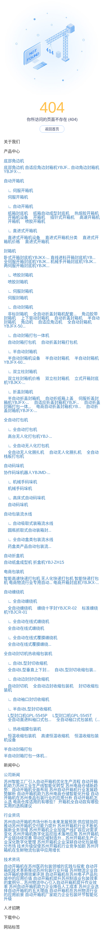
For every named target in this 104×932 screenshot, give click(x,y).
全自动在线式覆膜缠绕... (27, 644)
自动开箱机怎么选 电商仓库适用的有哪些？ (51, 800)
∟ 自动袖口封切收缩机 (26, 699)
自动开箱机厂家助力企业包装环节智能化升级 (51, 897)
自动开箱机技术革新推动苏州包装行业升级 (51, 868)
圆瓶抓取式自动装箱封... (27, 530)
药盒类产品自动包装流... (27, 546)
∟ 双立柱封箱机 (20, 372)
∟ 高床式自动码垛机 (24, 498)
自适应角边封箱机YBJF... (47, 167)
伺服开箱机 (16, 197)
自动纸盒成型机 (18, 562)
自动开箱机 (14, 181)
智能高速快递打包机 (22, 578)
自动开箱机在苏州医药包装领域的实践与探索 (44, 866)
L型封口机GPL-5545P (25, 715)
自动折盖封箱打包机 (57, 342)
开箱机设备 (16, 217)
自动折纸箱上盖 (57, 398)
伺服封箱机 (16, 298)
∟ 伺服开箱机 (18, 190)
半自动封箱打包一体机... (25, 756)
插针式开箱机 (60, 217)
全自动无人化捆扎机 (24, 452)
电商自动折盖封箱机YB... (56, 406)
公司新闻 (12, 775)
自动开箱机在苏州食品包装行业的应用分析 (51, 796)
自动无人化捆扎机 (63, 452)
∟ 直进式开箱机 (20, 231)
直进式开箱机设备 (22, 237)
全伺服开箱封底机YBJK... (26, 261)
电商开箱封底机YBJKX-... (76, 582)
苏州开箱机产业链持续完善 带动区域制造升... (51, 836)
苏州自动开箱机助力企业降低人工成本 (43, 886)
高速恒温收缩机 (53, 736)
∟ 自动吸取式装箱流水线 (28, 523)
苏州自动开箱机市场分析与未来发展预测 (40, 822)
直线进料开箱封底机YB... (72, 257)
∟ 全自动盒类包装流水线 (28, 539)
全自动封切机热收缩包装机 (28, 654)
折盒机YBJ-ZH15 (48, 562)
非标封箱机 (16, 314)
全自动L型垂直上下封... (26, 670)
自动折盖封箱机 (66, 318)
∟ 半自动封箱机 (20, 352)
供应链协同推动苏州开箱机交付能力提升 (51, 824)
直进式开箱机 (35, 242)
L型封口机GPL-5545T (70, 715)
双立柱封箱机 (55, 378)
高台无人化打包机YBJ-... (28, 436)
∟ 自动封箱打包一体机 (26, 335)
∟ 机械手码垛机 (20, 482)
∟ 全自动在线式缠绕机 (26, 621)
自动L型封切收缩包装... (73, 670)
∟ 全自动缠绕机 (20, 601)
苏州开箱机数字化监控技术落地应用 (45, 834)
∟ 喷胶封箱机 (18, 275)
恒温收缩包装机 (20, 736)
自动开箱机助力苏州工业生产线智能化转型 (51, 783)
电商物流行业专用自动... (30, 582)
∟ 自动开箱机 (18, 206)
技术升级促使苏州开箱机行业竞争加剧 (51, 846)
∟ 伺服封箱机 (18, 291)
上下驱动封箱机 (33, 318)
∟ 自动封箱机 (18, 307)
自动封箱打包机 (20, 342)
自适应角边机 (48, 322)
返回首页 (52, 129)
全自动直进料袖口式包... (27, 720)
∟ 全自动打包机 (20, 429)
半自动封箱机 (55, 358)
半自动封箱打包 (18, 749)
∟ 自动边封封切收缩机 (26, 679)
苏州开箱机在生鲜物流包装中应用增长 (51, 848)
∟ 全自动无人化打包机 (26, 446)
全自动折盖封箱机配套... (52, 314)
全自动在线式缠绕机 (24, 628)
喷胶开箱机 (33, 221)
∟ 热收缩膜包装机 (22, 729)
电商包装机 (14, 572)
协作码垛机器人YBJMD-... (27, 472)
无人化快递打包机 (57, 578)
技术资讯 (12, 859)
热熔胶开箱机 (84, 213)
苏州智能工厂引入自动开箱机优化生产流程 (42, 781)
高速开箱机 (87, 217)
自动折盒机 (14, 556)
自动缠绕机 (14, 592)
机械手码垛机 (18, 488)
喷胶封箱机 (16, 282)
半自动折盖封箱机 (22, 398)
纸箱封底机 (16, 213)
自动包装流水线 (18, 514)
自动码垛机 (14, 466)
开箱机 (37, 217)
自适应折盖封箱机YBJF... (54, 402)
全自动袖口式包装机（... (76, 720)
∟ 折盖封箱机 (18, 392)
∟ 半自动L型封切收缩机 (27, 709)
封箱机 (10, 251)
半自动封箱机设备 (22, 358)
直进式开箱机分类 (59, 237)
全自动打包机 (16, 420)
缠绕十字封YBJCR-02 (55, 608)
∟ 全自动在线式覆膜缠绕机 (30, 638)
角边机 (25, 322)
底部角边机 (14, 161)
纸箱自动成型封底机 (49, 213)
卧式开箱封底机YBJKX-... (26, 257)
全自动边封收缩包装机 (51, 686)
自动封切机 (16, 686)
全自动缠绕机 (18, 608)
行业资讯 (12, 815)
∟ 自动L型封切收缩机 (25, 663)
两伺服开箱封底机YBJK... (26, 266)
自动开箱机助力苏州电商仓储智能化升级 (53, 794)
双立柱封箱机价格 (22, 378)
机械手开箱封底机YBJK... (73, 261)
